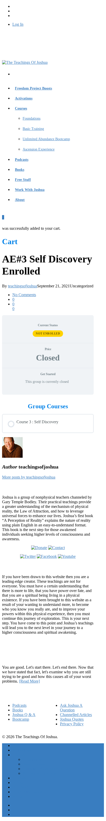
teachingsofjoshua (22, 286)
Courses (21, 108)
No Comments (24, 295)
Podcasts (21, 160)
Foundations (31, 118)
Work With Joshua (30, 190)
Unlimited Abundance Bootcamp (46, 139)
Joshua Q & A (24, 714)
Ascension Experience (39, 149)
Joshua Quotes (72, 719)
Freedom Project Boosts (33, 88)
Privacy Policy (72, 724)
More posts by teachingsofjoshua (28, 477)
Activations (23, 98)
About (20, 200)
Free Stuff (23, 180)
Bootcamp (20, 719)
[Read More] (29, 681)
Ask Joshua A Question (71, 707)
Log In (17, 24)
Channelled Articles (76, 714)
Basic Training (33, 129)
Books (19, 170)
